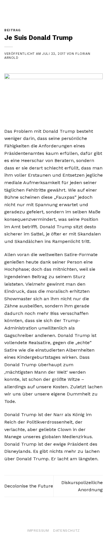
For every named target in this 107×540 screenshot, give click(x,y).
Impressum (38, 531)
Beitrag (12, 30)
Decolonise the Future (28, 486)
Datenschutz (66, 531)
